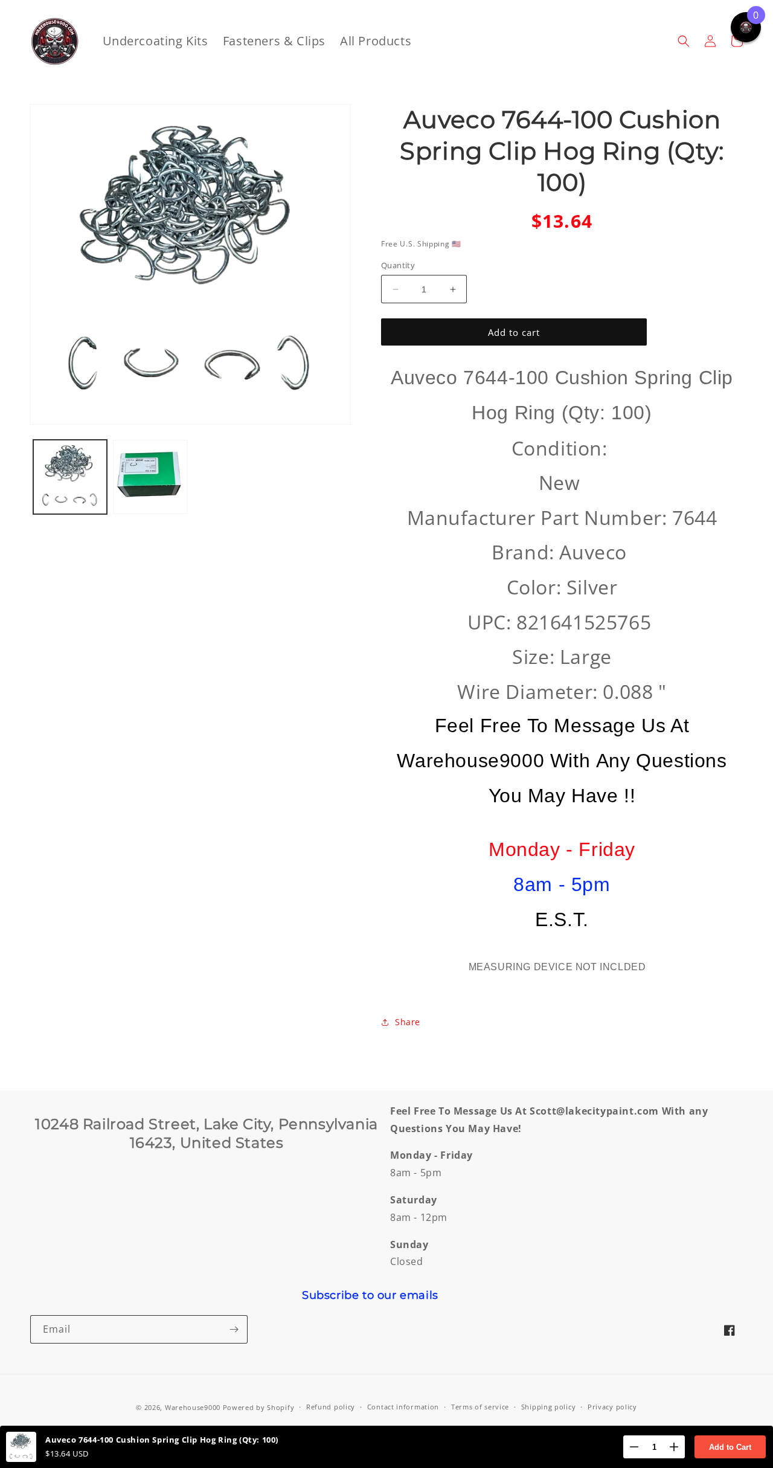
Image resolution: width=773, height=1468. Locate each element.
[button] (683, 41)
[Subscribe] (233, 1329)
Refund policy (330, 1406)
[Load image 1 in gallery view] (70, 476)
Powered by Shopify (259, 1407)
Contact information (403, 1406)
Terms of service (480, 1406)
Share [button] (407, 1022)
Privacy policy (612, 1406)
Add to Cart (730, 1447)
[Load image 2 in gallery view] (150, 476)
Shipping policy (548, 1406)
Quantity (398, 265)
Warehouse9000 (192, 1407)
